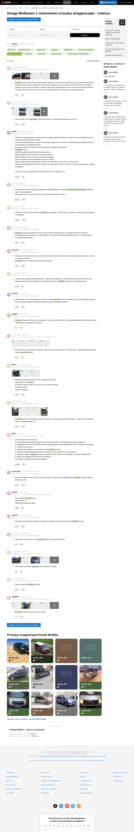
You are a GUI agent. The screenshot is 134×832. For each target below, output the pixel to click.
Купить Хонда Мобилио (113, 39)
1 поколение (75, 29)
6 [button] (71, 826)
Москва (16, 2)
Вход (125, 2)
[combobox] (23, 29)
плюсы (90, 760)
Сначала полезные (93, 61)
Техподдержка (117, 780)
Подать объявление (12, 776)
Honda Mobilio (109, 22)
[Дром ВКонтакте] (61, 806)
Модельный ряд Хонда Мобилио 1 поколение (65, 756)
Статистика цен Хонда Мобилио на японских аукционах (113, 32)
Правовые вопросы (86, 793)
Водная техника (46, 776)
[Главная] (6, 2)
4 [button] (62, 826)
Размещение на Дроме (120, 772)
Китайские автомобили (13, 789)
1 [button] (49, 826)
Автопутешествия (85, 785)
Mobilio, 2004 (62, 710)
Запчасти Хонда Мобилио (114, 55)
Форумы (82, 776)
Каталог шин (84, 772)
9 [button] (84, 826)
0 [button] (45, 826)
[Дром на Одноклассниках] (79, 806)
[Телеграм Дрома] (73, 806)
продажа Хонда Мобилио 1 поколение (93, 756)
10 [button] (88, 826)
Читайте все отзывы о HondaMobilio (25, 719)
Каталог (76, 2)
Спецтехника (10, 793)
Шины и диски (10, 785)
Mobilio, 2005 (38, 658)
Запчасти (57, 2)
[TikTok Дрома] (55, 806)
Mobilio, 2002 (86, 658)
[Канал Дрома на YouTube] (67, 806)
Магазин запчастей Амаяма (50, 780)
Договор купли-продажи (49, 789)
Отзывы (67, 2)
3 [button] (58, 826)
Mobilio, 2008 (62, 658)
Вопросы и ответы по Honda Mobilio (114, 65)
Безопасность (117, 776)
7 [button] (75, 826)
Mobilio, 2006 (14, 658)
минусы (95, 760)
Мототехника (45, 772)
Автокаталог (45, 793)
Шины (84, 2)
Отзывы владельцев (47, 785)
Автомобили (27, 2)
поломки (102, 760)
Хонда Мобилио (45, 756)
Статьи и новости (85, 780)
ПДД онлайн (84, 789)
